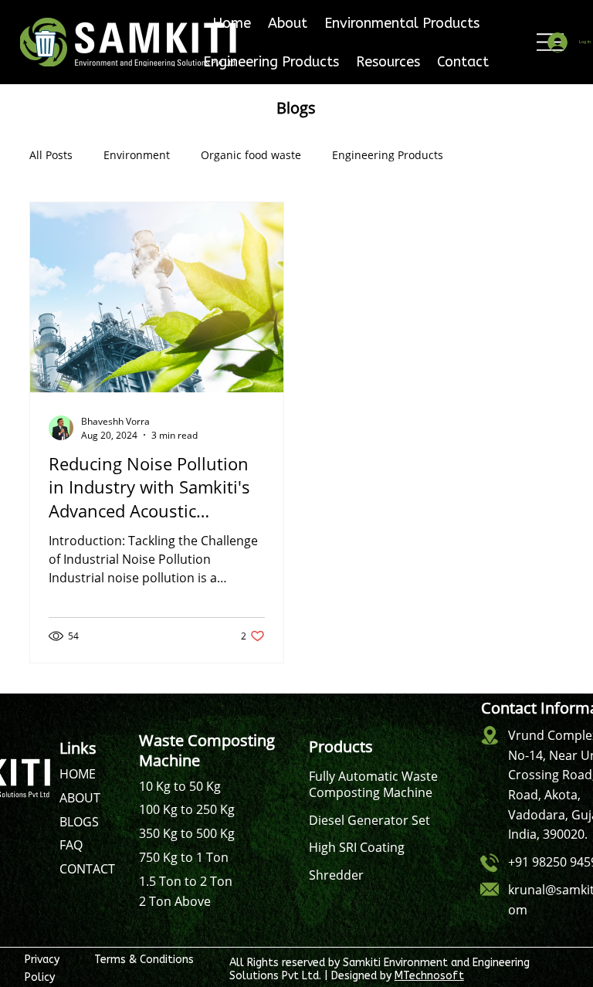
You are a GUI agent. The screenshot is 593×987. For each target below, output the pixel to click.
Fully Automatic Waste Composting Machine (373, 784)
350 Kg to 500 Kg (187, 833)
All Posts (51, 155)
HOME (77, 773)
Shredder (336, 875)
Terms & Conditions (144, 959)
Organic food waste (251, 155)
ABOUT (79, 797)
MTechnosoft (429, 975)
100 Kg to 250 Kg (187, 809)
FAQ (71, 844)
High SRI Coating (357, 847)
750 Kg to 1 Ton (184, 857)
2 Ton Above (175, 901)
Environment (136, 155)
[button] (402, 23)
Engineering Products (387, 155)
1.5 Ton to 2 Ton (185, 881)
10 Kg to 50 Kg (180, 786)
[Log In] (556, 42)
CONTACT (87, 868)
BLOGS (79, 821)
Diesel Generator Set (369, 820)
